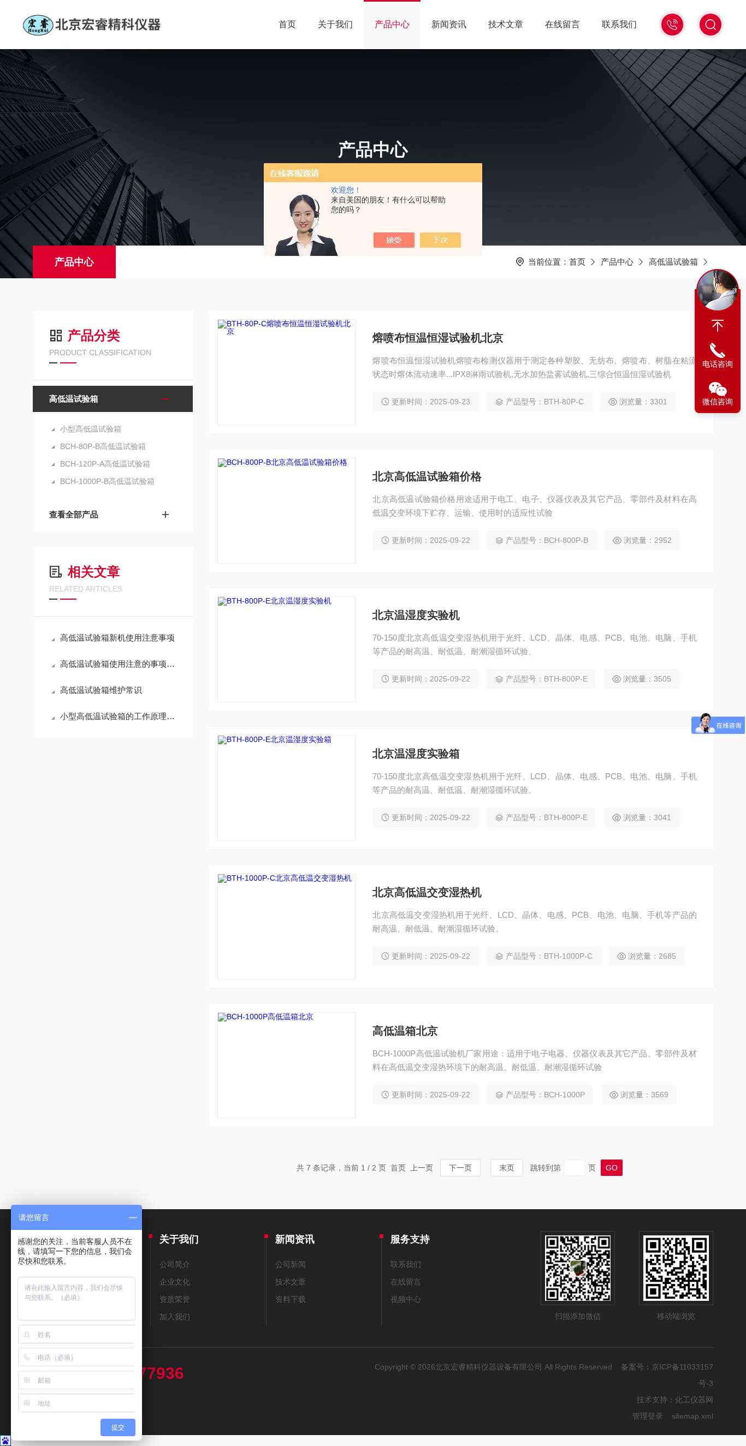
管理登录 (647, 1416)
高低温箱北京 (405, 1031)
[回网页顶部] (717, 326)
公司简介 (174, 1264)
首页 (287, 24)
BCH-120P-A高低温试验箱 (105, 463)
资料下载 (290, 1299)
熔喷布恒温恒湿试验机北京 (438, 338)
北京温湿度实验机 (416, 615)
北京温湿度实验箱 (416, 754)
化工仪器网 (694, 1399)
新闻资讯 (448, 24)
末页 (506, 1167)
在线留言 (562, 24)
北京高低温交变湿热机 (427, 892)
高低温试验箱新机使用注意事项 (117, 637)
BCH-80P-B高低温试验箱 (103, 446)
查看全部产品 (73, 514)
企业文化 (174, 1281)
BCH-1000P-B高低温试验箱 (107, 481)
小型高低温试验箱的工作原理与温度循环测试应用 (118, 716)
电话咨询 (717, 364)
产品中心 (392, 24)
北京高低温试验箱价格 (427, 476)
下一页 (460, 1167)
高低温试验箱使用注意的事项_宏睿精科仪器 (118, 663)
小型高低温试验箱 (90, 429)
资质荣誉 (174, 1299)
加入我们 (174, 1316)
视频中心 (405, 1299)
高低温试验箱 (673, 261)
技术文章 (505, 24)
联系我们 (619, 24)
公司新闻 (290, 1264)
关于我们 (335, 24)
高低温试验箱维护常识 (101, 690)
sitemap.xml (692, 1416)
